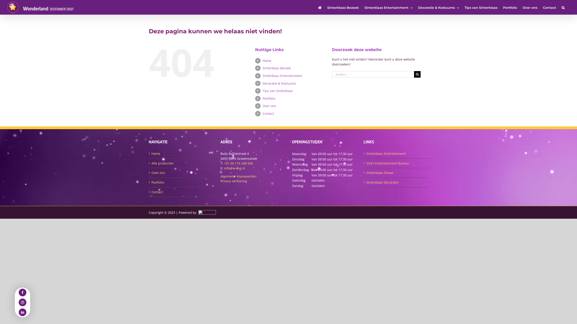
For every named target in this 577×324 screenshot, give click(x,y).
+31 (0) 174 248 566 (238, 163)
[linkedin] (22, 312)
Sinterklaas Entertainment (282, 76)
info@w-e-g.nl (234, 168)
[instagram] (22, 302)
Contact (268, 113)
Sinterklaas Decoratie (382, 182)
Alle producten (162, 163)
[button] (563, 7)
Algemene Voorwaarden (238, 176)
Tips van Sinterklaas (278, 91)
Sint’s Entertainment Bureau (387, 163)
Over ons (269, 106)
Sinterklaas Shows (380, 173)
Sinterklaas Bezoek (277, 68)
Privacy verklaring (233, 181)
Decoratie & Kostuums (279, 83)
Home (267, 60)
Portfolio (269, 98)
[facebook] (22, 292)
